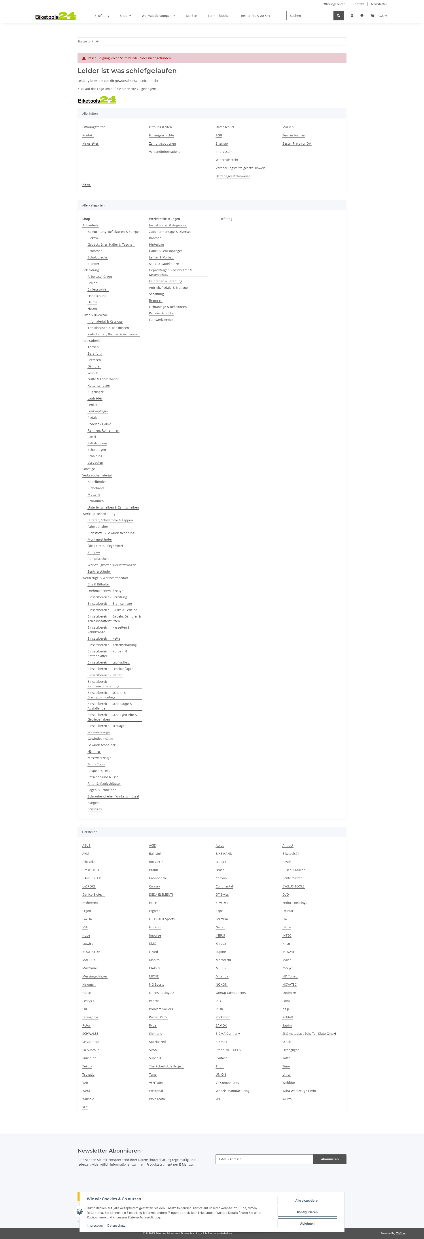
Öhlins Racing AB (161, 992)
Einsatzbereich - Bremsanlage (110, 603)
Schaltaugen (97, 449)
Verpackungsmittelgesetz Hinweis (240, 168)
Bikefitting (225, 219)
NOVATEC (289, 984)
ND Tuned (289, 976)
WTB (219, 1099)
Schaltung (95, 456)
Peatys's (88, 1001)
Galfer (220, 927)
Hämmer (94, 751)
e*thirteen (90, 903)
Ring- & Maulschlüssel (104, 783)
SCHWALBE (90, 1033)
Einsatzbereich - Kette (104, 638)
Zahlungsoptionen (162, 143)
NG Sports (156, 984)
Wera (86, 1091)
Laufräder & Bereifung (165, 281)
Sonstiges (95, 809)
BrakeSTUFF (91, 870)
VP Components (227, 1082)
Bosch (286, 862)
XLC (85, 1107)
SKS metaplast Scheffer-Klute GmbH (309, 1033)
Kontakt (358, 4)
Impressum (95, 1225)
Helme (92, 302)
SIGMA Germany (228, 1033)
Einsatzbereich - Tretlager (107, 726)
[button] (352, 15)
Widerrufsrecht (227, 160)
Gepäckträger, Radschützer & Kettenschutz (170, 272)
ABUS (86, 845)
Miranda (222, 976)
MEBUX (221, 968)
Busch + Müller (293, 870)
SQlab (286, 1042)
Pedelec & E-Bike (161, 313)
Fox (284, 919)
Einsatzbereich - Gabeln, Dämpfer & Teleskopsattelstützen (114, 618)
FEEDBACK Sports (162, 919)
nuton (86, 992)
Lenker (93, 405)
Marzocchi (223, 960)
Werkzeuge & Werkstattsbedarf (105, 578)
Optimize (289, 992)
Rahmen (155, 238)
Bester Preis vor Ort (255, 15)
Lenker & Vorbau (161, 257)
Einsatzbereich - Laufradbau (109, 662)
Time (286, 1066)
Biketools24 (290, 853)
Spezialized (157, 1042)
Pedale (93, 417)
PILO (219, 1001)
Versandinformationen (165, 151)
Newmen (89, 984)
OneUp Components (231, 992)
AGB (219, 135)
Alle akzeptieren (307, 1200)
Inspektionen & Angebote (167, 225)
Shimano (155, 1033)
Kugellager (96, 392)
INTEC (286, 935)
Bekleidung (90, 270)
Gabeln (93, 373)
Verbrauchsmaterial (97, 475)
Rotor (86, 1025)
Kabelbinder (97, 482)
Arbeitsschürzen (100, 276)
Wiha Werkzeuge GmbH (299, 1091)
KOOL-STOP (91, 952)
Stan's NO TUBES (228, 1050)
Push (219, 1009)
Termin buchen (219, 15)
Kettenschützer (99, 385)
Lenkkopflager (98, 411)
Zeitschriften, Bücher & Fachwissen (114, 334)
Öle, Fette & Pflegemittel (105, 546)
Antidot (287, 845)
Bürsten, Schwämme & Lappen (110, 520)
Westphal (156, 1091)
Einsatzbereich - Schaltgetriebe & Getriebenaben (112, 717)
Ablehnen (307, 1223)
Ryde (152, 1025)
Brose (220, 870)
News (86, 184)
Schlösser (95, 251)
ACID (152, 845)
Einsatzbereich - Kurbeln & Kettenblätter (107, 653)
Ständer (93, 264)
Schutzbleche (98, 257)
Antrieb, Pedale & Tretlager (169, 287)
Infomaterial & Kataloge (105, 321)
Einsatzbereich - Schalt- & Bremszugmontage (107, 694)
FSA (85, 927)
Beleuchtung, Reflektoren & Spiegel (114, 231)
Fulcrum (155, 927)
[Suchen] (338, 15)
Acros (220, 845)
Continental (224, 886)
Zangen (93, 803)
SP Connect (90, 1042)
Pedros (154, 1001)
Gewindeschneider (101, 745)
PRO (85, 1009)
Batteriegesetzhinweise (233, 176)
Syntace (221, 1058)
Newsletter (379, 4)
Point (286, 1001)
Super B (155, 1058)
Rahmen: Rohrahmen (103, 430)
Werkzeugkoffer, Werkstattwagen (112, 565)
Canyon (221, 878)
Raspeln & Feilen (100, 771)
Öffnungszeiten (334, 4)
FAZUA (87, 919)
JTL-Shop (401, 1233)
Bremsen (94, 360)
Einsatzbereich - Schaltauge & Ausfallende (110, 706)
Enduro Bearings (294, 903)
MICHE (154, 976)
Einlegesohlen (98, 289)
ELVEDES (222, 903)
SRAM (153, 1050)
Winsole (88, 1099)
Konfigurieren (307, 1212)
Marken (191, 15)
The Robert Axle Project (166, 1066)
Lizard (153, 952)
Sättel (92, 437)
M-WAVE (288, 952)
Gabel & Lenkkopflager (165, 251)
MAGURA (89, 960)
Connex (154, 886)
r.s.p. (286, 1009)
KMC (152, 943)
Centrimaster (292, 878)
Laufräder (95, 398)
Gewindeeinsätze (100, 738)
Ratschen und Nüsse (103, 777)
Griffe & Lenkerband (103, 379)
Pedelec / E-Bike (99, 424)
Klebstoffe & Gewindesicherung (111, 533)
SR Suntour (90, 1050)
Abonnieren (330, 1159)
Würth (287, 1099)
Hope (86, 935)
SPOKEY (221, 1042)
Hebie (286, 927)
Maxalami (89, 968)
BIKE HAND (224, 853)
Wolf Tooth (157, 1099)
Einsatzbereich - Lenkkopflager (110, 669)
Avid (85, 853)
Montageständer (100, 539)
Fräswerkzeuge (99, 732)
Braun (153, 870)
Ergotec (154, 911)
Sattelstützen (97, 443)
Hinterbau (156, 244)
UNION (221, 1074)
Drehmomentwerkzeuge (105, 591)
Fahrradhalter (98, 526)
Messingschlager (94, 976)
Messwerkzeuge (99, 758)
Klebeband (96, 488)
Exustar (287, 911)
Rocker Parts (158, 1017)
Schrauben (96, 501)
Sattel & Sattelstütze (164, 264)
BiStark (221, 862)
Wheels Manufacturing (233, 1091)
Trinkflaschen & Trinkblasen (108, 328)
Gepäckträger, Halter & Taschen (111, 244)
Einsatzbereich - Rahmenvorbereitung (103, 683)
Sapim (287, 1025)
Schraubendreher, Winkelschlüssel (113, 796)
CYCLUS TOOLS (293, 886)
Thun (219, 1066)
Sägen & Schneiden (102, 790)
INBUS (220, 935)
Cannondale (158, 878)
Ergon (86, 911)
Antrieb (93, 347)
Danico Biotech (93, 894)
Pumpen (94, 552)
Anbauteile (90, 225)
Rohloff (287, 1017)
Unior (286, 1074)
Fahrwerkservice (161, 319)
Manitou (155, 960)
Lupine (221, 952)
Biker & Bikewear (94, 315)
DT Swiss (222, 894)
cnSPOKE (89, 886)
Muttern (94, 494)
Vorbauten (95, 462)
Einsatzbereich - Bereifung (107, 597)
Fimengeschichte (161, 135)
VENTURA (156, 1082)
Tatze (286, 1058)
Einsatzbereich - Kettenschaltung (112, 645)
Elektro (93, 238)
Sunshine (89, 1058)
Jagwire (87, 943)
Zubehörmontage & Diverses (170, 231)
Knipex (221, 943)
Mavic (286, 960)
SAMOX (221, 1025)
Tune (153, 1074)
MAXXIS (154, 968)
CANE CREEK (91, 878)
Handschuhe (97, 296)
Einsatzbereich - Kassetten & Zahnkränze (109, 629)
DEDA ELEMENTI (161, 894)
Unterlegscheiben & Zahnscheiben (113, 507)
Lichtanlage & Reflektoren (168, 307)
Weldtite (288, 1082)
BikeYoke (88, 862)
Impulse (155, 935)
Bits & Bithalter (99, 584)
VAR (85, 1082)
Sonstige (88, 469)
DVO (285, 894)
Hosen (92, 308)
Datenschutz (116, 1225)
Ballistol (155, 853)
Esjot (219, 911)
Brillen (92, 283)
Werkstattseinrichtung (98, 514)
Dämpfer (94, 366)
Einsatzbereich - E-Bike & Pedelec (112, 610)
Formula (222, 919)
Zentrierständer (99, 571)
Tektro (87, 1066)
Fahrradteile (91, 340)
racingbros (90, 1017)
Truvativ (88, 1074)
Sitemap (222, 143)
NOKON (221, 984)
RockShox (223, 1017)
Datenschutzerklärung (154, 1160)
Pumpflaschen (98, 558)
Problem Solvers (161, 1009)
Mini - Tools (96, 764)
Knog (286, 943)
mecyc (287, 968)
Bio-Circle (156, 862)
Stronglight (290, 1050)
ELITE (153, 903)
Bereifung (95, 353)
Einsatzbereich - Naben (105, 675)
